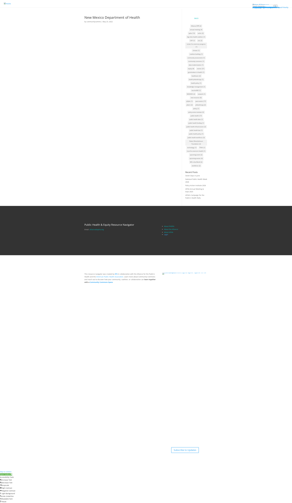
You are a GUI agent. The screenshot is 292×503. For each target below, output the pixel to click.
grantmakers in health (196, 72)
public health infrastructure (196, 127)
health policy (196, 83)
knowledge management (196, 87)
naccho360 (196, 90)
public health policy (196, 134)
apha (192, 33)
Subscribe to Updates (185, 450)
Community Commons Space (101, 282)
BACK (196, 18)
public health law (196, 130)
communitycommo (94, 22)
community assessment (196, 58)
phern (190, 105)
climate (196, 50)
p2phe (189, 101)
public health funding (196, 123)
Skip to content (5, 472)
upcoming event (196, 155)
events (200, 69)
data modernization (196, 65)
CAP (192, 41)
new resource (196, 98)
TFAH (202, 148)
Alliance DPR (196, 26)
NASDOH (191, 94)
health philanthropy (196, 79)
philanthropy (201, 105)
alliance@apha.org (97, 229)
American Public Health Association (109, 277)
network (201, 94)
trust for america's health (196, 151)
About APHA (169, 232)
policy (196, 109)
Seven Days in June (192, 176)
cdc (200, 41)
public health (196, 116)
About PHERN (169, 226)
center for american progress (196, 45)
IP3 (116, 274)
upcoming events (196, 158)
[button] (6, 474)
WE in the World (196, 162)
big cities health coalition (196, 37)
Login (166, 234)
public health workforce (196, 137)
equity (191, 69)
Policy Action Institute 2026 (195, 185)
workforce (196, 166)
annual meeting (196, 30)
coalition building (196, 54)
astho (201, 33)
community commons (196, 61)
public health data (196, 119)
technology (192, 148)
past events (201, 101)
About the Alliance (171, 229)
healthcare (196, 76)
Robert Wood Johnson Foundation (196, 142)
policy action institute (196, 112)
